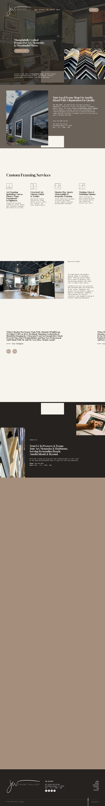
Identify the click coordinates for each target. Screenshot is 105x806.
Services (42, 9)
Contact (93, 9)
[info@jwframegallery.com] (54, 791)
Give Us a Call (22, 50)
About (58, 9)
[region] (52, 338)
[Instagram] (49, 791)
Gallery (52, 9)
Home (35, 9)
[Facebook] (46, 791)
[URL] (52, 791)
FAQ (47, 9)
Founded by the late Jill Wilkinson (80, 286)
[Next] (14, 351)
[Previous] (8, 351)
